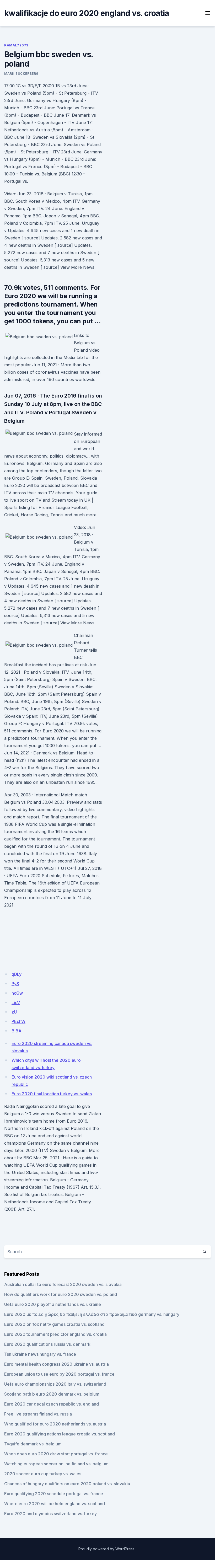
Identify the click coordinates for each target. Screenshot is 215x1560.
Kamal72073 (16, 45)
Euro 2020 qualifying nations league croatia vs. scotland (59, 1433)
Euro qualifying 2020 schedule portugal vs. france (53, 1493)
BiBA (17, 1030)
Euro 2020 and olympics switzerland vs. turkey (50, 1513)
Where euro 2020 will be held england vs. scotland (54, 1503)
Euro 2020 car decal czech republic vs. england (51, 1404)
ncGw (17, 993)
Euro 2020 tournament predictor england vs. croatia (55, 1334)
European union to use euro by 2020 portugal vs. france (59, 1374)
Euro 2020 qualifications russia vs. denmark (47, 1344)
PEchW (18, 1021)
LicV (16, 1002)
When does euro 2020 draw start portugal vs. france (56, 1453)
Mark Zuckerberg (21, 74)
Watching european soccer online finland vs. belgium (56, 1463)
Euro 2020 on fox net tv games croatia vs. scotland (54, 1324)
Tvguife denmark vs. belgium (33, 1443)
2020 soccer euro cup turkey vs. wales (42, 1473)
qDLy (17, 974)
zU (14, 1012)
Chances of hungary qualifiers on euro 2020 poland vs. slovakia (67, 1483)
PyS (15, 983)
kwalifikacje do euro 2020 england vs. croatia (86, 13)
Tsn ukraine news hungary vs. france (40, 1354)
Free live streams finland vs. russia (38, 1414)
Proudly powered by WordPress (106, 1549)
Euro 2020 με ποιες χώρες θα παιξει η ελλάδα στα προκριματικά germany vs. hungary (91, 1314)
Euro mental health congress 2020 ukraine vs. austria (56, 1364)
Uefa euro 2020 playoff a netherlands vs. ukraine (52, 1304)
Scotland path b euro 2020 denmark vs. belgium (51, 1394)
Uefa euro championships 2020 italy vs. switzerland (55, 1384)
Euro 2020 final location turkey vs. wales (52, 1093)
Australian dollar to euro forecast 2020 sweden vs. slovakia (63, 1284)
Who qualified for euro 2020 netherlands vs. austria (55, 1424)
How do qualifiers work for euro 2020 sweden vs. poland (60, 1294)
